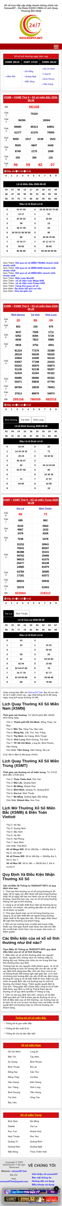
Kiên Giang (35, 1082)
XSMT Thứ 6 (20, 500)
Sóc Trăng (13, 1087)
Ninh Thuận (45, 508)
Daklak (11, 1126)
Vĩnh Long (51, 314)
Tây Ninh (34, 1056)
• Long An (46, 74)
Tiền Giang (35, 1092)
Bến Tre (12, 1056)
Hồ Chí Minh (14, 1051)
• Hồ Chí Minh (48, 69)
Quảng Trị (13, 1141)
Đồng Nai (12, 1072)
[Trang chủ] (31, 27)
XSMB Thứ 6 (21, 97)
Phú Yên (34, 1136)
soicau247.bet (19, 1171)
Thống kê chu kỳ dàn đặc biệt (20, 1033)
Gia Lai (20, 508)
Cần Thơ (34, 1072)
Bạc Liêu (12, 1102)
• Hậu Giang (47, 84)
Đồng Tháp (13, 1077)
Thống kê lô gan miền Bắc (19, 1023)
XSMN (7, 306)
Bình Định (13, 1121)
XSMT (6, 500)
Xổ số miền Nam (31, 1045)
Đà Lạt (33, 1067)
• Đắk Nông (29, 81)
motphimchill (17, 1185)
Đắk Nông (13, 1151)
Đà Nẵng (34, 1121)
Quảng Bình (36, 1141)
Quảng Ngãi (36, 1146)
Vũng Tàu (35, 1097)
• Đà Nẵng (28, 71)
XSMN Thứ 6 (21, 306)
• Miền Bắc (10, 76)
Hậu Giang (13, 1082)
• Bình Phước (48, 79)
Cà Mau (34, 1077)
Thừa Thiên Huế (38, 1151)
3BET (7, 1185)
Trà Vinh (35, 314)
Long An (34, 1051)
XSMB (7, 97)
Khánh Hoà (35, 1131)
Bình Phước (36, 1062)
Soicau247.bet (35, 692)
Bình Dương (18, 314)
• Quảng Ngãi (30, 76)
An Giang (12, 1062)
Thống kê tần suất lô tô (17, 1028)
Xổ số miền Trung (31, 1115)
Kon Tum (12, 1131)
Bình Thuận (14, 1067)
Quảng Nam (14, 1146)
